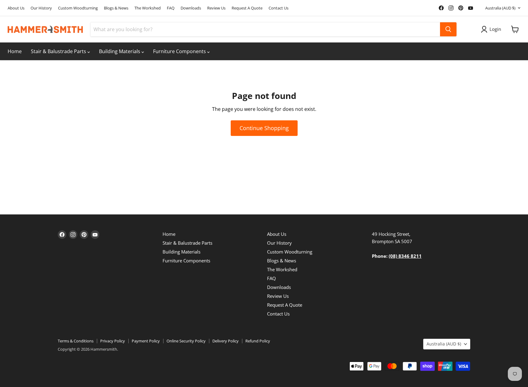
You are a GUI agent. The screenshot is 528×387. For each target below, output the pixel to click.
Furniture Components (180, 51)
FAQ (170, 8)
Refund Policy (257, 341)
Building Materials (120, 51)
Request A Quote (247, 8)
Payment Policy (146, 341)
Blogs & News (116, 8)
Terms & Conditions (76, 341)
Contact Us (278, 8)
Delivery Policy (225, 341)
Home (15, 51)
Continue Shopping (264, 128)
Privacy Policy (112, 341)
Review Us (216, 8)
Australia (500, 8)
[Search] (448, 29)
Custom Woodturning (78, 8)
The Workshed (147, 8)
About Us (16, 8)
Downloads (191, 8)
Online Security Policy (186, 341)
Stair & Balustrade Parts (59, 51)
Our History (41, 8)
